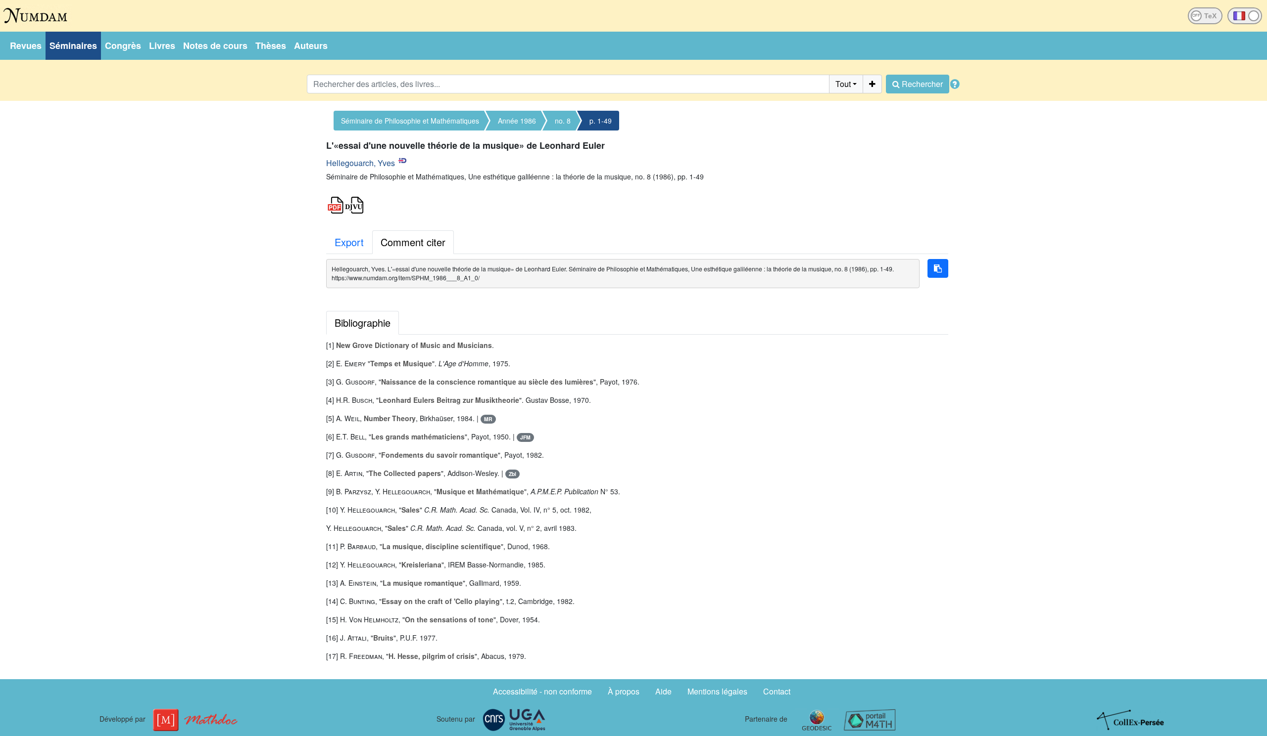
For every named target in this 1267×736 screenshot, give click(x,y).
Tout (843, 83)
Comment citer (413, 242)
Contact (776, 691)
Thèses (270, 45)
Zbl (512, 473)
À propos (623, 691)
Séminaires (73, 45)
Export (349, 242)
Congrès (123, 45)
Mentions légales (717, 691)
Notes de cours (215, 45)
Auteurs (311, 45)
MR (488, 419)
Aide (663, 691)
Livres (162, 45)
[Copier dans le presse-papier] (937, 268)
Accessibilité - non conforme (542, 691)
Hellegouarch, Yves (360, 163)
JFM (525, 437)
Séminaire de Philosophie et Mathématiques (410, 121)
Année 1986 (517, 121)
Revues (26, 45)
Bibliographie (362, 322)
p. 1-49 (600, 121)
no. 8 (563, 121)
